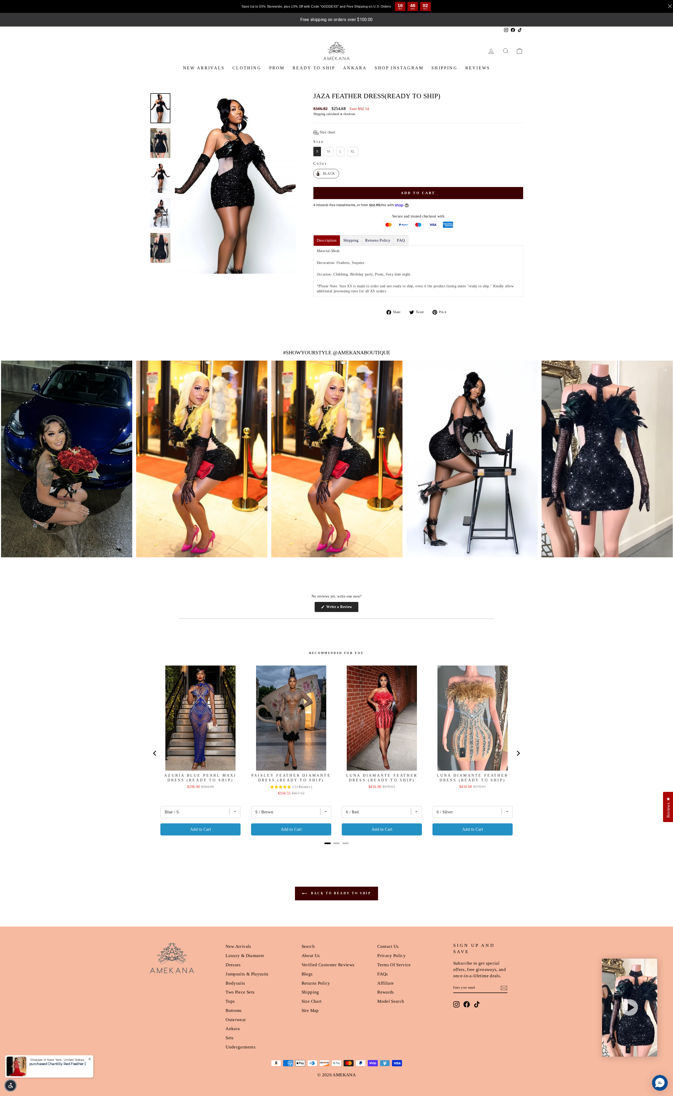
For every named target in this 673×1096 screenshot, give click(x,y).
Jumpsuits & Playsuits (247, 974)
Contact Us (388, 946)
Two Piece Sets (240, 992)
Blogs (307, 974)
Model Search (390, 1001)
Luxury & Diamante (245, 955)
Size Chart (312, 1001)
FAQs (382, 974)
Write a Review (342, 608)
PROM (277, 68)
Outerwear (236, 1019)
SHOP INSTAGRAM (399, 68)
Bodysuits (235, 983)
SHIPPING (444, 68)
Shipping (319, 114)
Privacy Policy (391, 955)
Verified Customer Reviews (328, 964)
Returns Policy (316, 983)
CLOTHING (246, 68)
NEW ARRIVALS (204, 68)
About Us (311, 955)
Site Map (310, 1010)
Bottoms (234, 1010)
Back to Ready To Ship (340, 893)
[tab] (326, 240)
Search (308, 946)
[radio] (317, 151)
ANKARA (355, 68)
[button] (324, 132)
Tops (230, 1001)
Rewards (385, 992)
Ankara (233, 1028)
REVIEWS (477, 68)
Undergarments (241, 1047)
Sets (229, 1037)
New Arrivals (238, 946)
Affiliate (385, 983)
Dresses (233, 964)
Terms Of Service (394, 964)
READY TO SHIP (314, 68)
